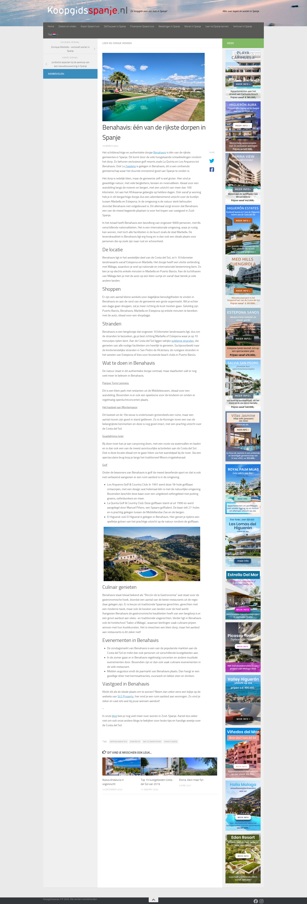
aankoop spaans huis (118, 741)
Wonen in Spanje (192, 26)
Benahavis (159, 152)
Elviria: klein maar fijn (191, 780)
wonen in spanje (170, 741)
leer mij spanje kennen (152, 741)
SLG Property (126, 696)
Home (51, 26)
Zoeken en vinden (67, 26)
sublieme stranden (182, 341)
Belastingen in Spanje (169, 26)
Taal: (50, 34)
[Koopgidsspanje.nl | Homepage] (87, 11)
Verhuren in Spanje (242, 26)
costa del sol (135, 741)
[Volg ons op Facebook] (256, 901)
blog (114, 716)
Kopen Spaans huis (90, 26)
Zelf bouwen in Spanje (115, 26)
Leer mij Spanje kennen (217, 26)
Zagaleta (130, 166)
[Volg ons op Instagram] (261, 901)
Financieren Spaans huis (142, 26)
